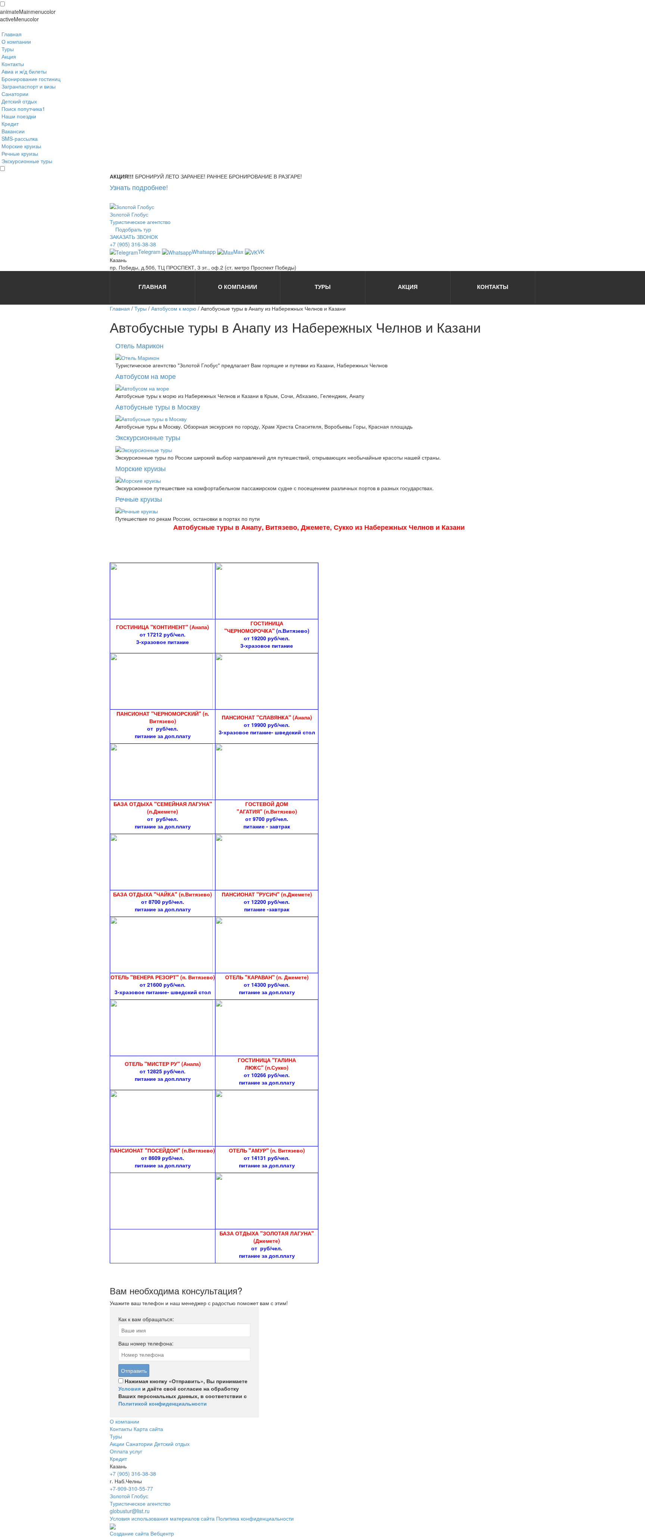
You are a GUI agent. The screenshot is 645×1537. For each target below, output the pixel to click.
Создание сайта (130, 1533)
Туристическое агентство (140, 221)
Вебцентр (162, 1533)
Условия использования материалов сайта (163, 1518)
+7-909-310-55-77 (131, 1488)
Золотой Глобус (129, 214)
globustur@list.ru (130, 1511)
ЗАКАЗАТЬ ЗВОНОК (134, 236)
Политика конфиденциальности (255, 1518)
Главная (120, 308)
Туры (140, 308)
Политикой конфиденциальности (162, 1403)
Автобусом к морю (173, 308)
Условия (129, 1388)
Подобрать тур (133, 229)
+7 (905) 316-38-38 (133, 244)
